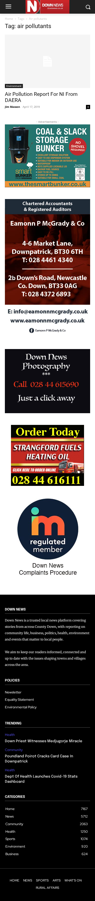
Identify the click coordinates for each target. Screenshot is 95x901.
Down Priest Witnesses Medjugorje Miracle (43, 741)
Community (14, 750)
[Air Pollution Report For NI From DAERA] (47, 61)
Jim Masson (12, 107)
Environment (13, 86)
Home (9, 19)
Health (10, 735)
